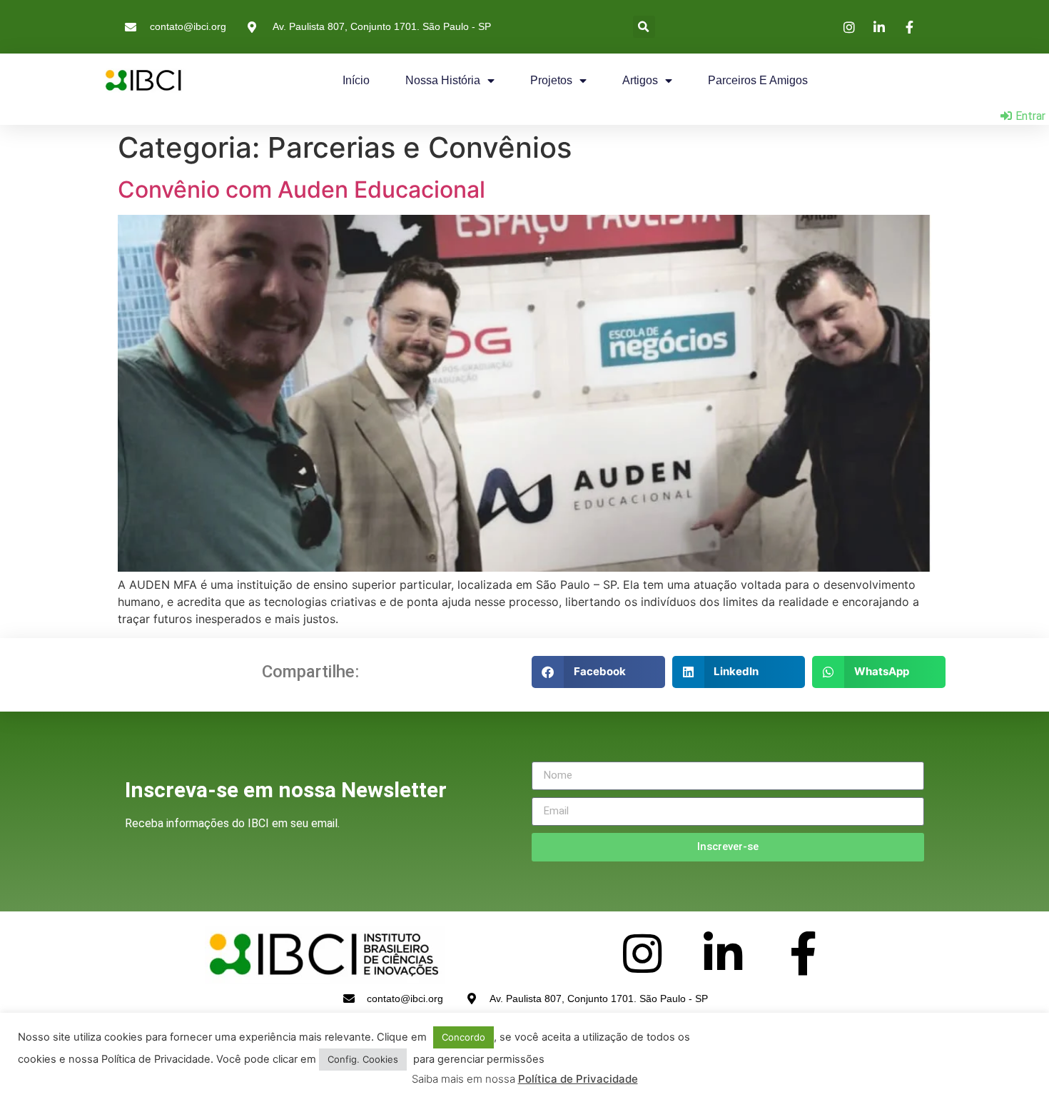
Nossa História (442, 80)
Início (356, 80)
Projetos (551, 80)
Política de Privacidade (578, 1079)
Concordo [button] (463, 1037)
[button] (644, 27)
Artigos (640, 80)
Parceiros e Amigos (758, 80)
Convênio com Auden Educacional (301, 189)
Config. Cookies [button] (363, 1059)
